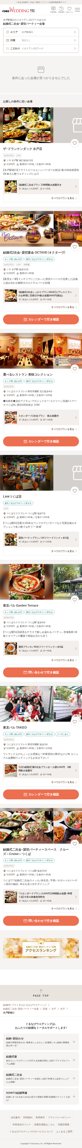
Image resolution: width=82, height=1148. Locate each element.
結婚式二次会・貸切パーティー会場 (21, 1008)
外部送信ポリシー (22, 1124)
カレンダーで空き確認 (43, 319)
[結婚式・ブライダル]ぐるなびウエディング (25, 1005)
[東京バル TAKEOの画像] (41, 704)
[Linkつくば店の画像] (41, 473)
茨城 (45, 1008)
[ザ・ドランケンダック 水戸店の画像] (41, 125)
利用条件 (40, 1117)
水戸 (53, 1008)
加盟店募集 (63, 1124)
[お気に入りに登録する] (75, 143)
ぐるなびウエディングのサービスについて (31, 1131)
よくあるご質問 (64, 1131)
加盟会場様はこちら (44, 1124)
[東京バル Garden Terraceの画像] (41, 582)
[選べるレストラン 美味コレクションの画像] (41, 351)
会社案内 (15, 1117)
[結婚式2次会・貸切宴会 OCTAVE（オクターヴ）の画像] (41, 229)
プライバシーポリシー (59, 1117)
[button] (41, 1042)
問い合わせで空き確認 (43, 672)
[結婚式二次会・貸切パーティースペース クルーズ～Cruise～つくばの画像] (41, 826)
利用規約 (27, 1117)
